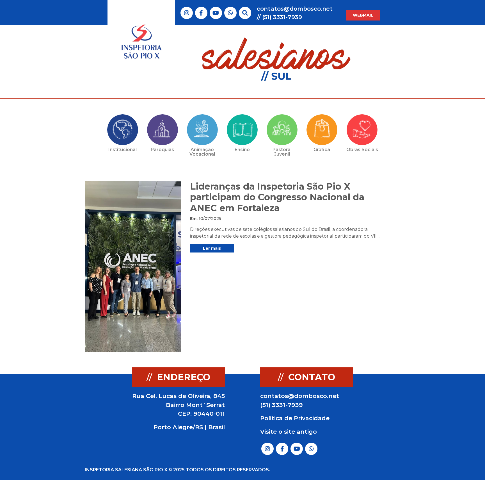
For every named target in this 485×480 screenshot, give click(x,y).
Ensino (242, 149)
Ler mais (212, 248)
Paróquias (162, 149)
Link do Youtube (215, 13)
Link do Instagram (186, 13)
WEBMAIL (363, 15)
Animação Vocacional (202, 152)
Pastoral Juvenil (282, 152)
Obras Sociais (362, 149)
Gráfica (322, 149)
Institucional (122, 149)
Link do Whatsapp (230, 13)
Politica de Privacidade (295, 418)
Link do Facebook (201, 13)
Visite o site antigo (288, 431)
